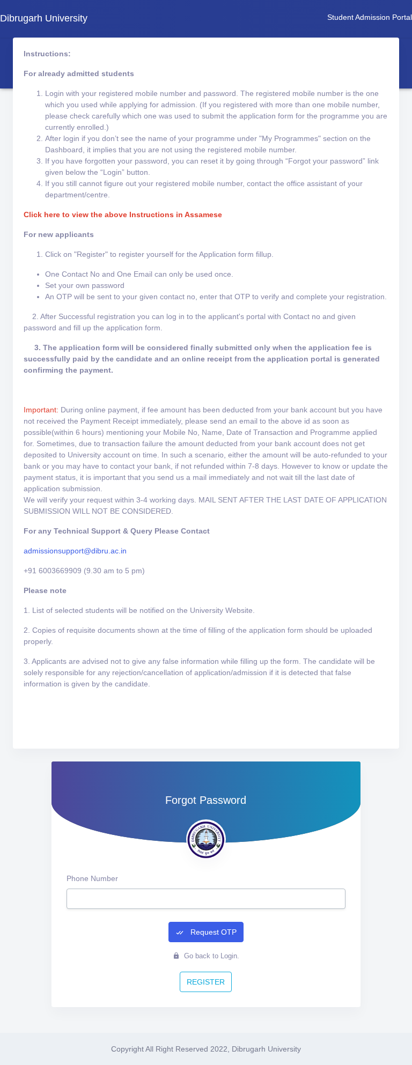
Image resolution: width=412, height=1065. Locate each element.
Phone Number (92, 878)
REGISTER (206, 982)
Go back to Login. (210, 956)
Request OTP (212, 932)
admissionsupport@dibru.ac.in (75, 550)
